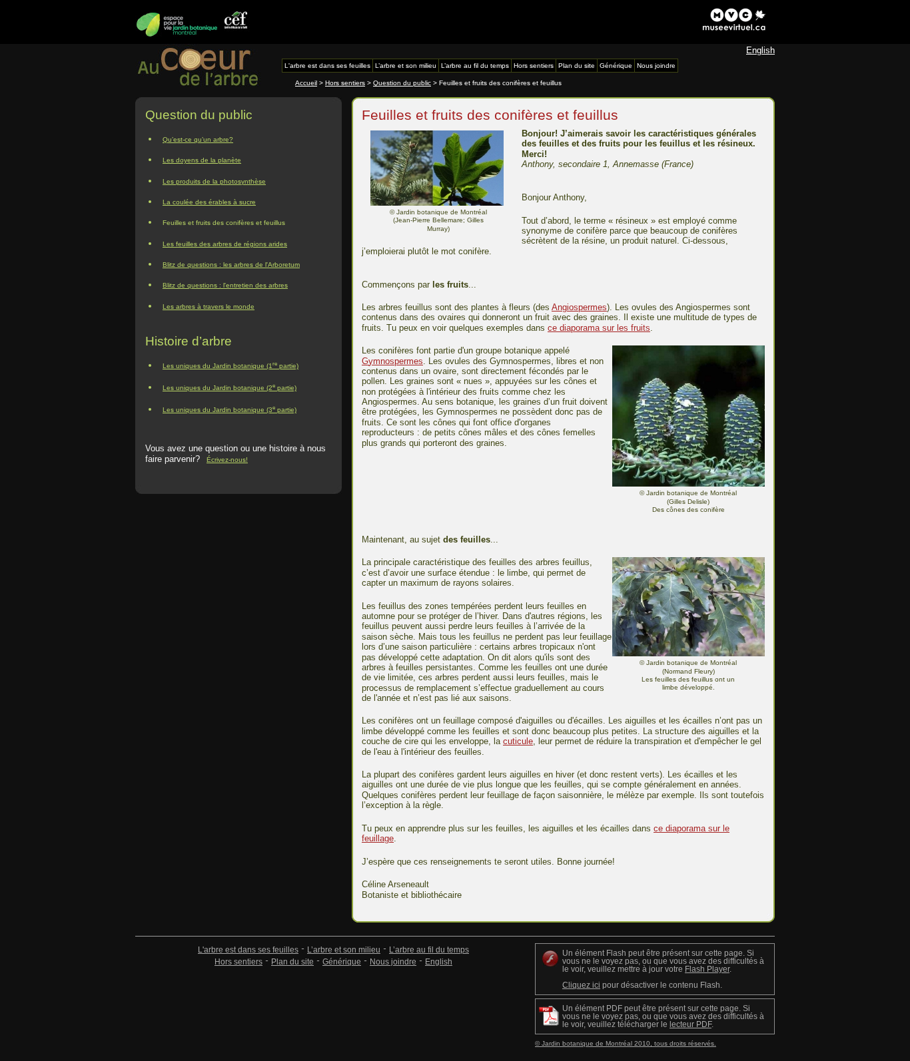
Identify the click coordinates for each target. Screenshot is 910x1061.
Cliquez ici (581, 985)
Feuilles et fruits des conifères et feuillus (224, 222)
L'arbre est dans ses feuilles (248, 950)
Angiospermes (579, 307)
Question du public (402, 83)
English (760, 50)
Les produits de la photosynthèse (214, 181)
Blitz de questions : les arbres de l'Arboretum (231, 264)
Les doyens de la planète (202, 160)
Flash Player (707, 969)
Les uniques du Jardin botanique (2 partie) (229, 387)
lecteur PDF (690, 1024)
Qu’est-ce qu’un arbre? (198, 139)
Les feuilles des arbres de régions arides (225, 244)
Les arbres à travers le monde (208, 306)
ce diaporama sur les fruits (599, 328)
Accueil (306, 83)
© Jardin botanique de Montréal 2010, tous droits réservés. (625, 1043)
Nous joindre (393, 961)
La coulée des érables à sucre (209, 202)
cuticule (518, 741)
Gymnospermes (392, 361)
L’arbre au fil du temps (429, 950)
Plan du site (292, 961)
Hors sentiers (345, 83)
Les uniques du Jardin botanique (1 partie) (230, 365)
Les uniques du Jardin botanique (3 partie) (229, 409)
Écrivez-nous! (227, 459)
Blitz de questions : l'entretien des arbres (225, 285)
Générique (341, 961)
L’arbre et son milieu (343, 950)
